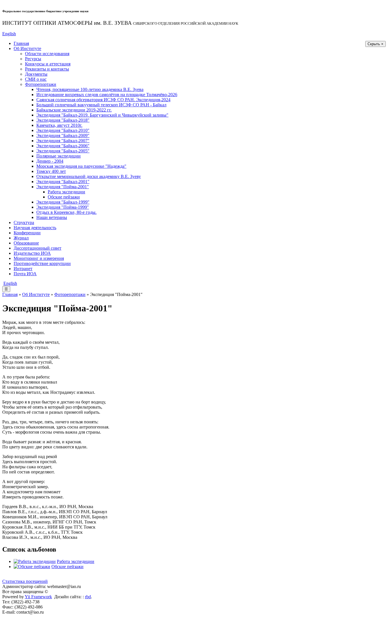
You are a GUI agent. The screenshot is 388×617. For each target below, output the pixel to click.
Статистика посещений (25, 581)
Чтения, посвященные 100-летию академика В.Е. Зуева (89, 89)
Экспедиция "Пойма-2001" (62, 186)
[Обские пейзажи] (32, 566)
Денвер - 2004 (49, 161)
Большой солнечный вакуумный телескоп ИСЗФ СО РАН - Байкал (101, 104)
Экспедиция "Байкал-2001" (62, 181)
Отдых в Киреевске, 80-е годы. (66, 212)
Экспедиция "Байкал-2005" (62, 150)
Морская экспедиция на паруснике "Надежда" (81, 166)
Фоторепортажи (40, 84)
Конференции (27, 232)
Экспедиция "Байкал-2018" (62, 120)
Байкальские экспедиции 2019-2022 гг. (74, 109)
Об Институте (27, 48)
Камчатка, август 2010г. (59, 125)
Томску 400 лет (51, 171)
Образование (26, 243)
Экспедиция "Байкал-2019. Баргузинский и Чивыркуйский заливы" (102, 115)
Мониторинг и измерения (39, 258)
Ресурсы (33, 58)
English (9, 33)
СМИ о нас (36, 79)
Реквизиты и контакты (47, 69)
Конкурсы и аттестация (47, 63)
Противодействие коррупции (42, 263)
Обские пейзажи (64, 196)
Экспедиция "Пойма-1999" (62, 207)
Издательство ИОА (32, 253)
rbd (88, 596)
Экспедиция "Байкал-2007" (62, 140)
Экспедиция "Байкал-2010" (62, 130)
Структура (24, 222)
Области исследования (47, 53)
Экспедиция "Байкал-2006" (62, 145)
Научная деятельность (35, 227)
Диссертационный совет (37, 248)
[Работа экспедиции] (35, 561)
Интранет (23, 268)
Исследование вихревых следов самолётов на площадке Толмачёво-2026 (106, 94)
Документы (36, 74)
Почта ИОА (25, 273)
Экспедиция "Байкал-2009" (62, 135)
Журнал (21, 237)
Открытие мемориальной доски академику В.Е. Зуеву (88, 176)
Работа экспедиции (66, 191)
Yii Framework (38, 596)
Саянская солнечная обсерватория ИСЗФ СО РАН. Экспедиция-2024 (103, 99)
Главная (21, 43)
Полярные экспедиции (58, 156)
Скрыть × (375, 44)
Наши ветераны (51, 217)
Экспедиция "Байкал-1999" (62, 202)
